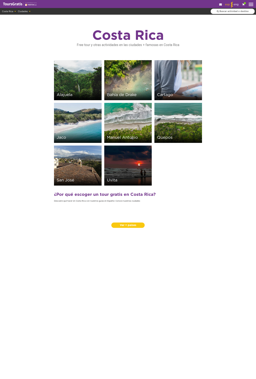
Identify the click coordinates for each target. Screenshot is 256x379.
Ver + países (128, 225)
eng (236, 4)
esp (227, 4)
